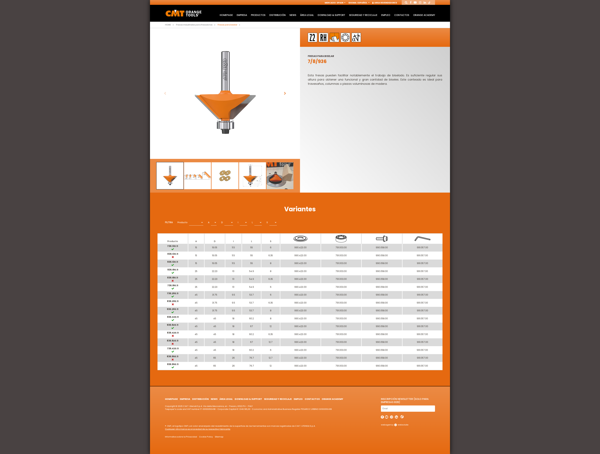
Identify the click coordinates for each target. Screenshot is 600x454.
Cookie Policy (206, 436)
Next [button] (285, 93)
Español (363, 2)
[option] (225, 93)
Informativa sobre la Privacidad (181, 436)
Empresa (242, 15)
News (293, 15)
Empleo (385, 15)
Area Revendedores (385, 2)
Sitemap (219, 436)
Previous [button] (165, 93)
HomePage (226, 15)
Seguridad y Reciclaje (363, 15)
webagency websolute (394, 424)
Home (168, 24)
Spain (340, 2)
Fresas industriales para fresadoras (194, 24)
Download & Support (331, 15)
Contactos (401, 15)
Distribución (277, 15)
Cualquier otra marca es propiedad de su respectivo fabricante (197, 429)
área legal (307, 15)
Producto (183, 222)
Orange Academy (424, 15)
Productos (258, 15)
